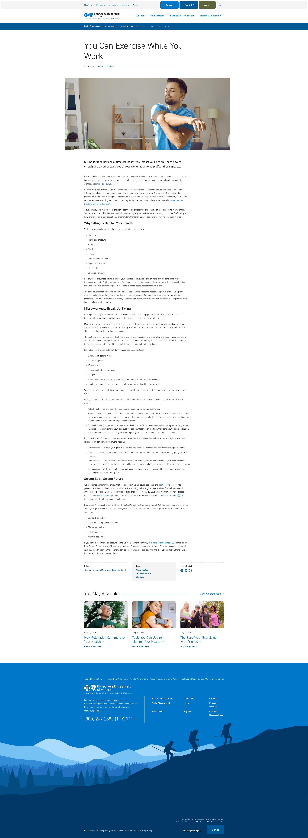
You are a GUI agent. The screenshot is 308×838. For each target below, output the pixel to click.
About (135, 5)
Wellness (140, 577)
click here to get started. (159, 542)
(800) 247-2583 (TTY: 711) (109, 719)
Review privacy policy (192, 830)
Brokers (125, 5)
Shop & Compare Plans (162, 698)
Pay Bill (188, 4)
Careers (213, 698)
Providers (100, 5)
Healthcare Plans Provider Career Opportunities (202, 678)
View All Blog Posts (210, 593)
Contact (168, 4)
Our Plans (140, 15)
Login (186, 703)
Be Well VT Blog (110, 26)
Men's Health (142, 569)
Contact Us (189, 698)
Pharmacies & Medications (182, 15)
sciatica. (163, 484)
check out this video (169, 495)
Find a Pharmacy (159, 703)
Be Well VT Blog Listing (129, 26)
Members (88, 5)
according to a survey (102, 183)
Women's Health (143, 573)
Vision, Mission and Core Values (164, 678)
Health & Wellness (106, 66)
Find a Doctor (157, 15)
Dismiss (215, 829)
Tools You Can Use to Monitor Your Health (147, 640)
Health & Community (210, 15)
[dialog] (154, 830)
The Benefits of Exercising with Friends (198, 640)
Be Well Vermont (103, 495)
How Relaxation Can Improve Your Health (104, 640)
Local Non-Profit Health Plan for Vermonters (128, 678)
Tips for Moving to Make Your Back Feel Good (105, 570)
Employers (113, 5)
